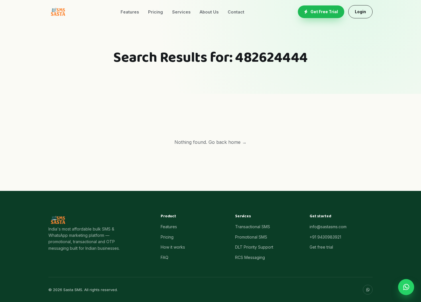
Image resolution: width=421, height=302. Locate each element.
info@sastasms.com (328, 226)
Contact (236, 11)
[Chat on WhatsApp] (406, 287)
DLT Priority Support (254, 247)
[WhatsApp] (368, 290)
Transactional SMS (252, 226)
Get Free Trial (324, 11)
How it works (173, 247)
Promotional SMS (251, 237)
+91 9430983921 (325, 237)
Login (360, 11)
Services (181, 11)
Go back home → (227, 142)
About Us (209, 11)
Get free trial (321, 247)
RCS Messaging (250, 257)
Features (130, 11)
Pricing (155, 11)
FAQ (164, 257)
